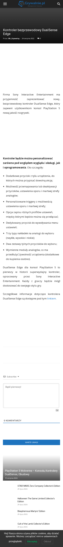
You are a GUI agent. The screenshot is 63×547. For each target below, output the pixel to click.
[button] (59, 4)
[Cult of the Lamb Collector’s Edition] (9, 526)
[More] (56, 357)
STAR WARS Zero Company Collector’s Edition (39, 486)
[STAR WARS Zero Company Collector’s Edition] (9, 488)
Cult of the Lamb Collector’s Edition (34, 524)
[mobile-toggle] (5, 4)
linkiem (51, 298)
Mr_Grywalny (13, 38)
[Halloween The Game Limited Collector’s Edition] (9, 501)
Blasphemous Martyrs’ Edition (31, 511)
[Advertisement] (31, 70)
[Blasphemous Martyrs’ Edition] (9, 514)
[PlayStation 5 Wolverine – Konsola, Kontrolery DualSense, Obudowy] (31, 465)
